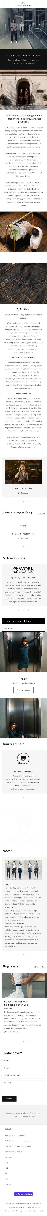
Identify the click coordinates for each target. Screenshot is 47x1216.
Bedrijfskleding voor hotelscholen (18, 1146)
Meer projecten (23, 690)
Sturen (9, 1098)
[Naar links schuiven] (18, 501)
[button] (4, 4)
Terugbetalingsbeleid (33, 1207)
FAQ (6, 1162)
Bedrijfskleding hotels (13, 1152)
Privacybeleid (37, 1203)
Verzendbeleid (9, 1211)
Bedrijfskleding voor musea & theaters (20, 1141)
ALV (6, 1179)
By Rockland (23, 493)
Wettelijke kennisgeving (36, 1211)
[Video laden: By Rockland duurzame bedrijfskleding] (23, 830)
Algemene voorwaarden (16, 1207)
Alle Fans (41, 514)
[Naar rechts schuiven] (28, 501)
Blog (6, 1173)
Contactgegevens (21, 1211)
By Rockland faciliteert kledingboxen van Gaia (16, 1003)
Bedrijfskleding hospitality (15, 1135)
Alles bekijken (39, 967)
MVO (6, 1168)
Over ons (8, 1157)
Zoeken (8, 1184)
